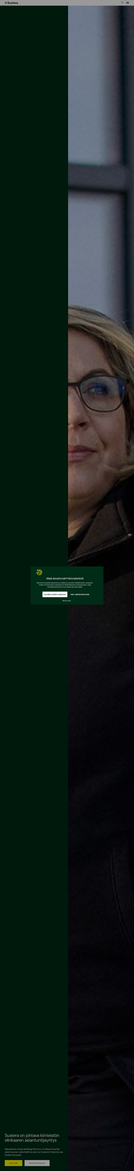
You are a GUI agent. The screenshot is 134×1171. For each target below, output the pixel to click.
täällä (80, 587)
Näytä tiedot (66, 601)
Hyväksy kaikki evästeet (55, 594)
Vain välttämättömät (79, 594)
